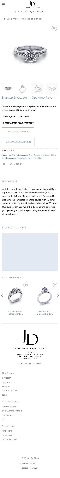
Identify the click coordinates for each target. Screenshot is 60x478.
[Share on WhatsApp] (4, 164)
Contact (6, 382)
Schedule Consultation (18, 142)
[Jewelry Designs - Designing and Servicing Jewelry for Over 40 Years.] (32, 4)
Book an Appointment (12, 411)
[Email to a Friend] (14, 164)
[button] (3, 4)
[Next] (53, 52)
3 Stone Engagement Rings (31, 19)
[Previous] (6, 52)
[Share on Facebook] (7, 164)
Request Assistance (18, 131)
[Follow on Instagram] (25, 459)
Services (6, 386)
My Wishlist (7, 435)
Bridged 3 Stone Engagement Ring (15, 312)
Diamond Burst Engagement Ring (45, 312)
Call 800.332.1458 (9, 407)
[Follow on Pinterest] (32, 459)
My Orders (7, 431)
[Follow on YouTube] (38, 459)
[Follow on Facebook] (22, 459)
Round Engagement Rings (32, 158)
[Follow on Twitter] (28, 459)
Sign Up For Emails (10, 391)
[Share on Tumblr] (21, 164)
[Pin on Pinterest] (17, 164)
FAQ (3, 419)
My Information (9, 439)
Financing (6, 415)
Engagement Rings (10, 19)
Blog (4, 395)
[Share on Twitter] (10, 164)
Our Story (6, 378)
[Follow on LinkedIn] (35, 459)
